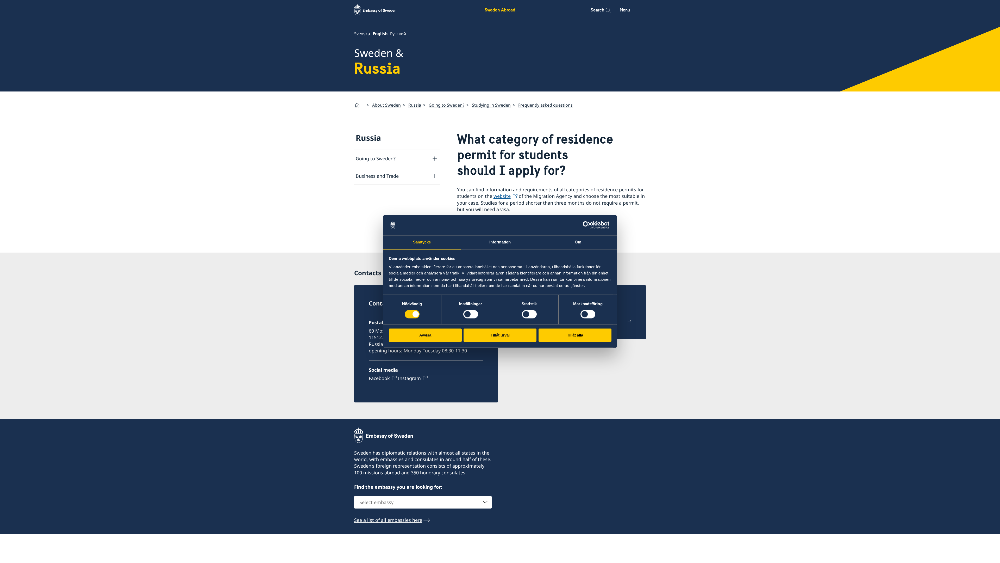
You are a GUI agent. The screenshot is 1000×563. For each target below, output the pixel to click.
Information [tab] (500, 242)
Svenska (362, 33)
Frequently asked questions (545, 105)
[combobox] (423, 502)
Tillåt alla (575, 335)
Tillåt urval (500, 335)
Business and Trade (377, 176)
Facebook (379, 378)
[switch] (470, 314)
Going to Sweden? (446, 105)
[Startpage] (359, 105)
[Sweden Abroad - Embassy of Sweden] (380, 9)
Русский (398, 33)
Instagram (409, 378)
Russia (414, 105)
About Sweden (386, 105)
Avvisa (425, 335)
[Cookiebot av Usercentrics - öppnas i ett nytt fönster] (588, 225)
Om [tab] (578, 242)
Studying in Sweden (491, 105)
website (502, 196)
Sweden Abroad (500, 10)
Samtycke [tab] (422, 242)
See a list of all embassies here (388, 520)
